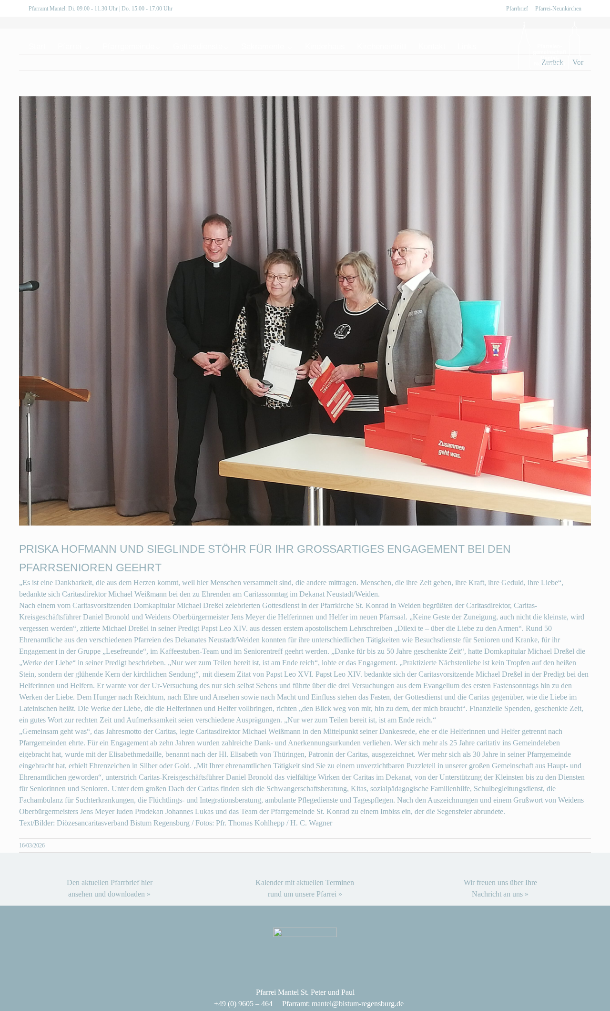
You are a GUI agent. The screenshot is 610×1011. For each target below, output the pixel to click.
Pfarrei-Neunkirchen (558, 8)
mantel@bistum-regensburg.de (358, 1004)
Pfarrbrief (517, 8)
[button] (491, 46)
